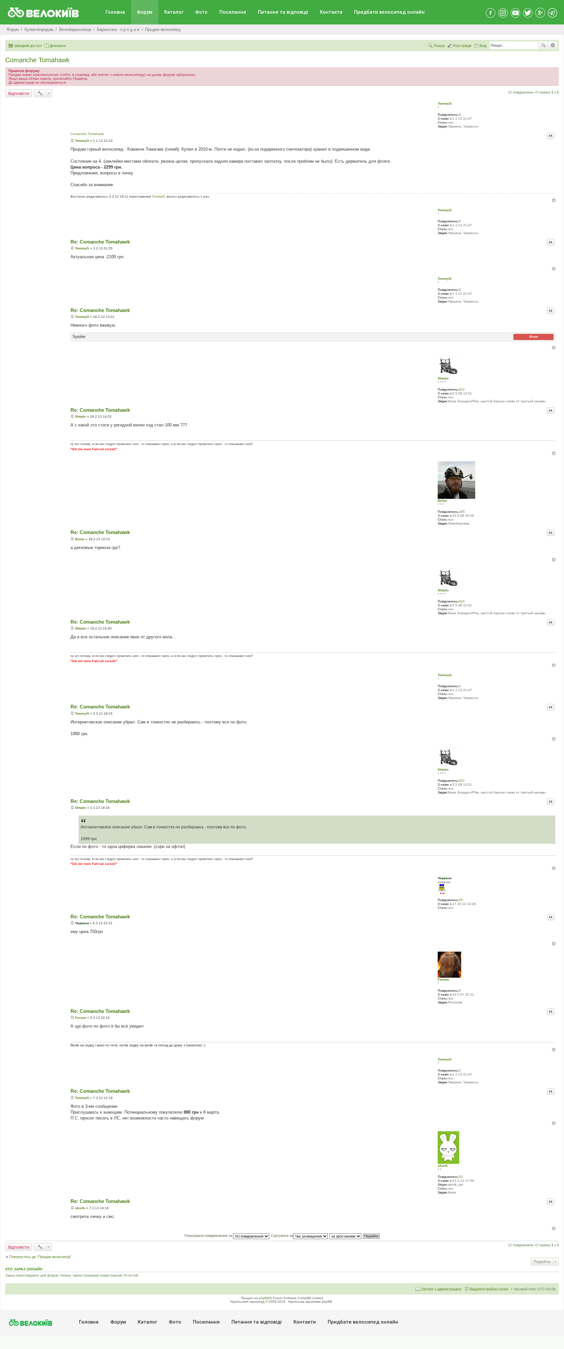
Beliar (442, 500)
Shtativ (443, 378)
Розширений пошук (552, 45)
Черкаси (444, 878)
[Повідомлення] (72, 140)
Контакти (331, 12)
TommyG (445, 103)
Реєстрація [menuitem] (462, 46)
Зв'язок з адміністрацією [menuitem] (441, 1289)
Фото (201, 12)
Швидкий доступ (27, 46)
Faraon (443, 979)
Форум (144, 12)
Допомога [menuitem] (58, 46)
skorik (443, 1165)
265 (462, 511)
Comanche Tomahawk (37, 60)
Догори (554, 200)
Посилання (232, 12)
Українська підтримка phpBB (310, 1301)
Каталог (173, 12)
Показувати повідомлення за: (208, 1236)
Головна (115, 12)
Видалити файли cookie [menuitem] (489, 1289)
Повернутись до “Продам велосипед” (40, 1257)
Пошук (543, 45)
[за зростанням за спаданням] (345, 1236)
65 (461, 900)
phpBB (264, 1298)
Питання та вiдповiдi (283, 12)
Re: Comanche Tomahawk (100, 242)
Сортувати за (282, 1236)
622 (462, 389)
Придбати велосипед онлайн (389, 12)
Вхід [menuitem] (482, 46)
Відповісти (18, 93)
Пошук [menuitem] (439, 46)
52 (461, 1177)
